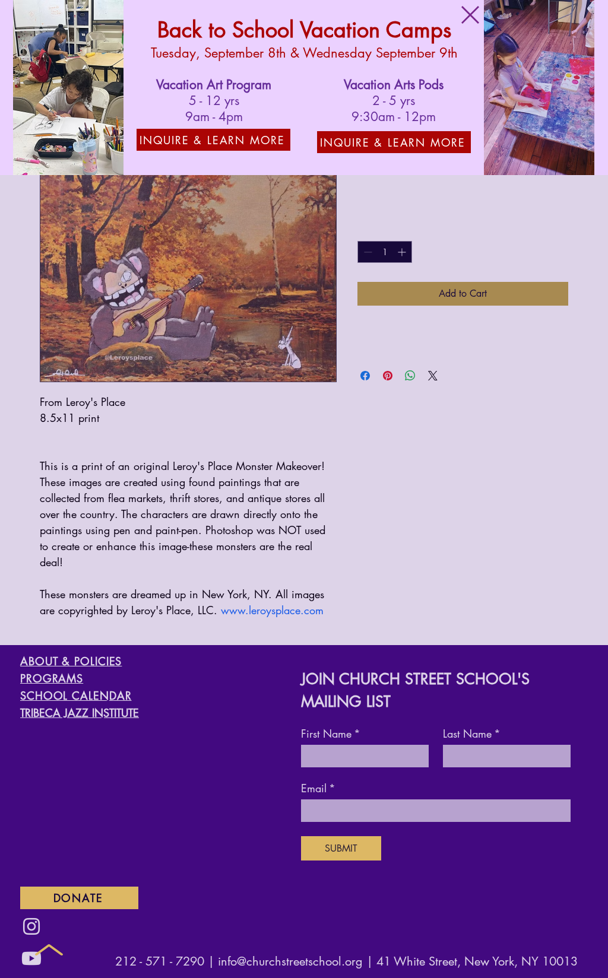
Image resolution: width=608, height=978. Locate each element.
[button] (470, 15)
